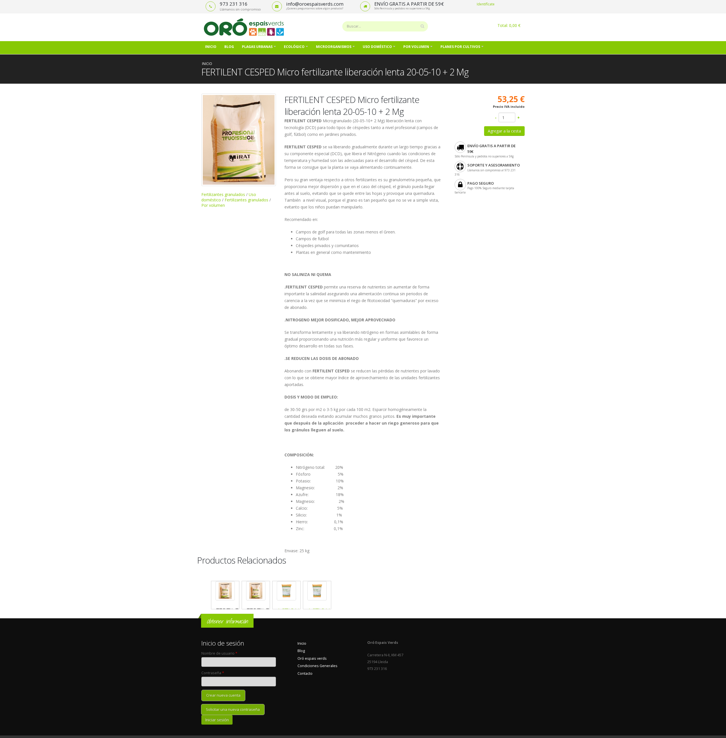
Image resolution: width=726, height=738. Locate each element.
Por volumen (416, 46)
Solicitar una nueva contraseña (233, 709)
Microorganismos (333, 46)
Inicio (210, 46)
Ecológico (294, 46)
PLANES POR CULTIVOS (460, 46)
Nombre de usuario (219, 653)
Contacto (305, 673)
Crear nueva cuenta (223, 695)
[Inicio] (246, 26)
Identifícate (486, 4)
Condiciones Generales (317, 665)
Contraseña (212, 672)
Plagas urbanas (257, 46)
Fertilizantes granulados (223, 194)
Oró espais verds (312, 658)
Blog (229, 46)
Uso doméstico (377, 46)
